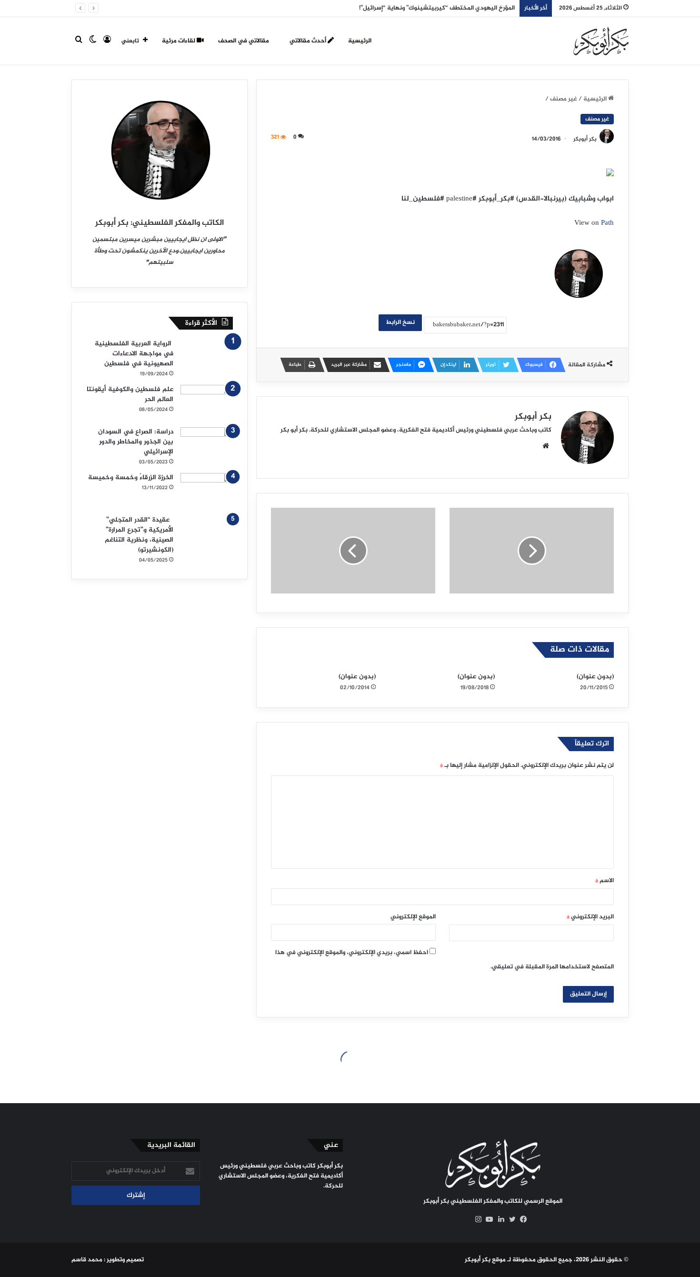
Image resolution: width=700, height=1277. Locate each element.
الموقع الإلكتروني (413, 917)
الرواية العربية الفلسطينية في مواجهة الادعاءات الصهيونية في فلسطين (134, 353)
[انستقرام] (475, 1219)
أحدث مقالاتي (309, 41)
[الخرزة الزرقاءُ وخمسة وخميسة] (206, 491)
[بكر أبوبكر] (601, 41)
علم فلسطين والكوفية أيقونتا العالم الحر (130, 394)
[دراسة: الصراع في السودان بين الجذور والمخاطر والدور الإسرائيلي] (206, 445)
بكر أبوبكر (585, 139)
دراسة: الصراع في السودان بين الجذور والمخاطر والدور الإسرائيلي (135, 441)
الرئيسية (359, 41)
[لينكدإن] (498, 1219)
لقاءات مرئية (179, 41)
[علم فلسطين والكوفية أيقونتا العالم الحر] (206, 403)
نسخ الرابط (400, 322)
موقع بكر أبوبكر (485, 1260)
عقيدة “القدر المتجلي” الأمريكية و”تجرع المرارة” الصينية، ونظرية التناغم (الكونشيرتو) (139, 534)
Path (607, 223)
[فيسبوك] (521, 1219)
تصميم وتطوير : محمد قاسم (107, 1260)
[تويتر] (510, 1219)
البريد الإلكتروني (590, 917)
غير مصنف (563, 99)
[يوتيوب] (487, 1219)
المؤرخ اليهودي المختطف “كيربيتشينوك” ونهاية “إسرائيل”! (437, 8)
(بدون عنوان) (595, 676)
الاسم (604, 880)
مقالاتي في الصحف (244, 41)
